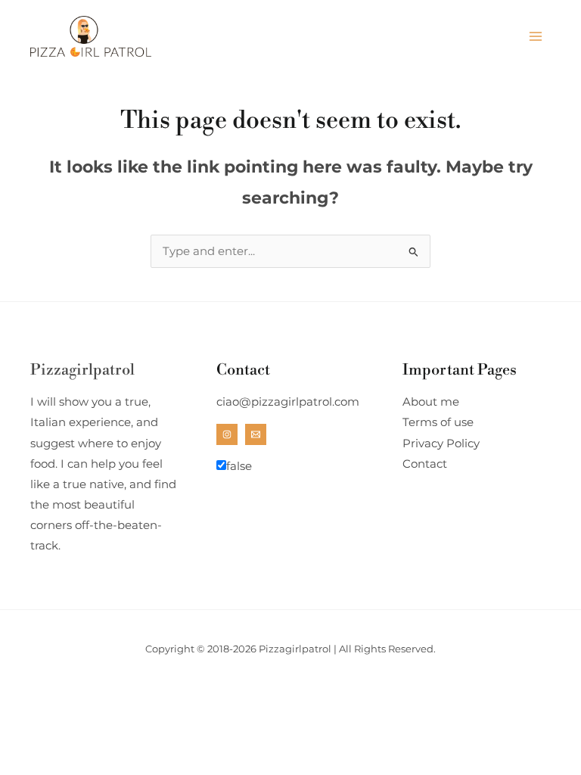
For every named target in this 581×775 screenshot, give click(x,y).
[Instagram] (227, 434)
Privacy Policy (441, 443)
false (239, 466)
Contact (424, 464)
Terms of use (438, 422)
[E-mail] (255, 434)
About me (430, 402)
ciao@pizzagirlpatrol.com (287, 402)
